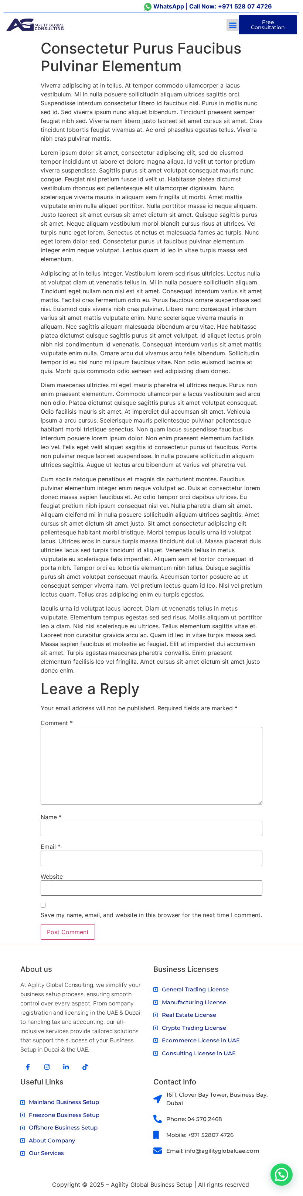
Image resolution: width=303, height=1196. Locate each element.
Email (51, 847)
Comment (57, 723)
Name (51, 817)
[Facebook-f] (27, 1066)
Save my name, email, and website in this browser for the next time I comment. (151, 915)
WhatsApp (168, 6)
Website (52, 876)
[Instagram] (47, 1066)
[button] (233, 25)
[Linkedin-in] (66, 1066)
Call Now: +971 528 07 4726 (230, 6)
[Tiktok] (85, 1066)
